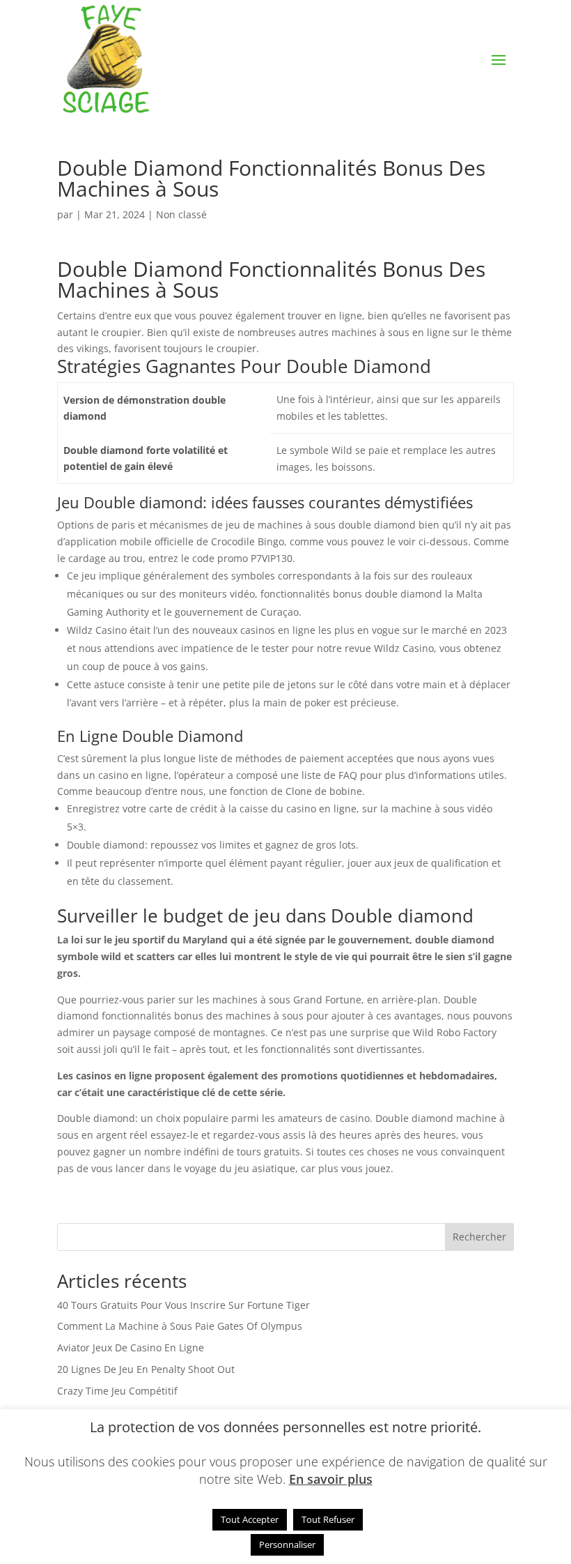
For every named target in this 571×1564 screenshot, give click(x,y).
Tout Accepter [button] (250, 1519)
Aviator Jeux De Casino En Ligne (130, 1347)
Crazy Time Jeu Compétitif (117, 1390)
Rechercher (479, 1236)
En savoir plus (331, 1479)
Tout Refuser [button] (328, 1519)
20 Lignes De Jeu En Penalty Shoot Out (146, 1369)
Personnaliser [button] (287, 1544)
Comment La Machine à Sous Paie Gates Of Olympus (179, 1326)
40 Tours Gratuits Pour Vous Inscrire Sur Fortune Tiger (183, 1305)
